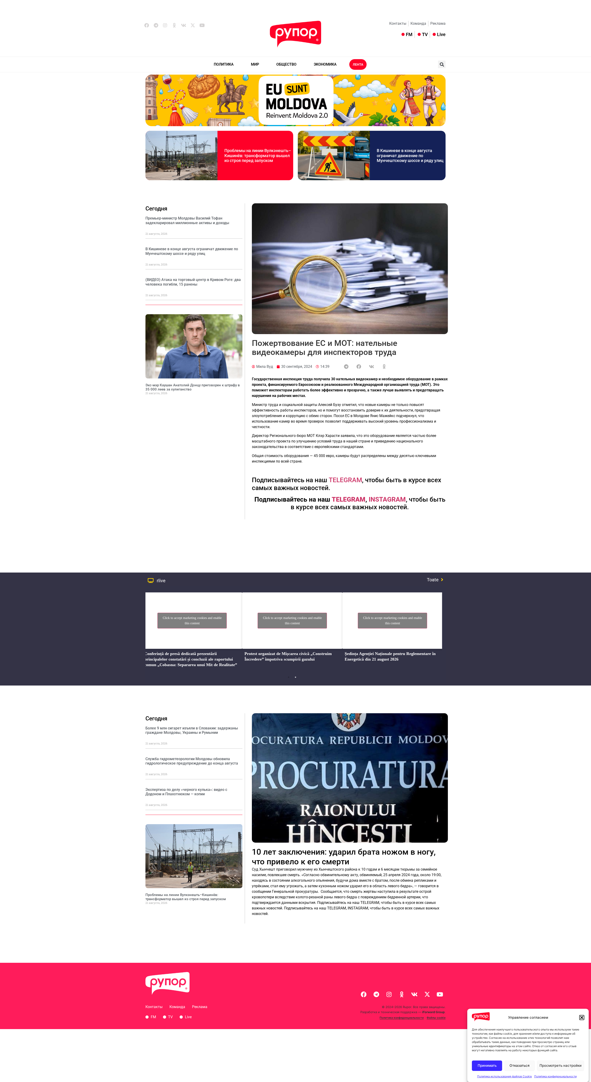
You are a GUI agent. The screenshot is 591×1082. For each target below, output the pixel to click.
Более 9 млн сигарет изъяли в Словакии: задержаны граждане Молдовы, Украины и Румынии (191, 730)
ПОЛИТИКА (224, 64)
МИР (255, 64)
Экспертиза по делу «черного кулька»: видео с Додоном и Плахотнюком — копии (186, 791)
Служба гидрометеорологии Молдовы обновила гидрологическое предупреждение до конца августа (191, 761)
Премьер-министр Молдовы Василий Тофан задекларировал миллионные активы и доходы (187, 220)
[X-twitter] (192, 25)
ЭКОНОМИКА (325, 64)
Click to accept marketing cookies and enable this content (192, 620)
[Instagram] (165, 25)
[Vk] (183, 25)
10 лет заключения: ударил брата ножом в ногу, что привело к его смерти (344, 856)
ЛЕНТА (358, 64)
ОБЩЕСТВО (286, 64)
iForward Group (433, 1012)
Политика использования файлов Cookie (504, 1076)
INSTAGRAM (387, 499)
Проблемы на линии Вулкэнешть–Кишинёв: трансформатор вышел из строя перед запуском (257, 155)
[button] (581, 1017)
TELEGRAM (345, 480)
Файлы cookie (436, 1017)
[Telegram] (155, 25)
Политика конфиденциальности (555, 1076)
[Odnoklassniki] (174, 25)
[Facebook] (146, 25)
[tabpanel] (192, 631)
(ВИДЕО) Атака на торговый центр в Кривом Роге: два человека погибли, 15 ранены (193, 281)
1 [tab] (288, 677)
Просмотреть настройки (561, 1065)
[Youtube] (202, 25)
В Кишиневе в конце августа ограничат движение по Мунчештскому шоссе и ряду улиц (410, 155)
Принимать (487, 1065)
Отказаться (520, 1065)
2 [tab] (295, 677)
